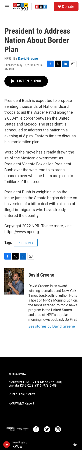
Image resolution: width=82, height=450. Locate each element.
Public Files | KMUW (22, 394)
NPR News (26, 242)
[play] (6, 444)
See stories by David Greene (51, 326)
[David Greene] (14, 281)
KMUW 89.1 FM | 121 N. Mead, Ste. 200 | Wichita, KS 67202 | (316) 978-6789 (35, 383)
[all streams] (76, 444)
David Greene (28, 58)
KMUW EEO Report (21, 403)
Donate (68, 7)
